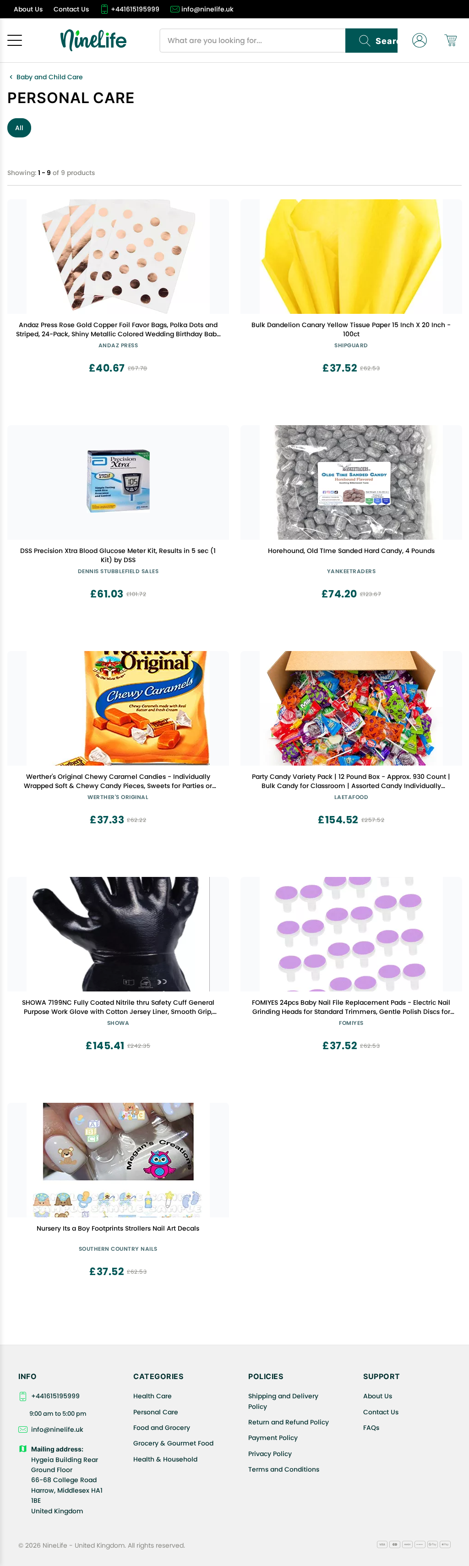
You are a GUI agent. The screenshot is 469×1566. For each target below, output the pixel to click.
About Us (377, 1396)
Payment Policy (273, 1437)
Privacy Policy (270, 1453)
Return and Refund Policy (288, 1422)
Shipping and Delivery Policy (283, 1401)
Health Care (152, 1396)
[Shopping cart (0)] (451, 40)
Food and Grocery (161, 1427)
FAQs (371, 1427)
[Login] (420, 40)
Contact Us (380, 1412)
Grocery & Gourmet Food (173, 1443)
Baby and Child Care (49, 77)
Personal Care (155, 1412)
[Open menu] (14, 40)
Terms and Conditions (283, 1469)
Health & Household (165, 1459)
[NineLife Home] (93, 40)
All (19, 127)
